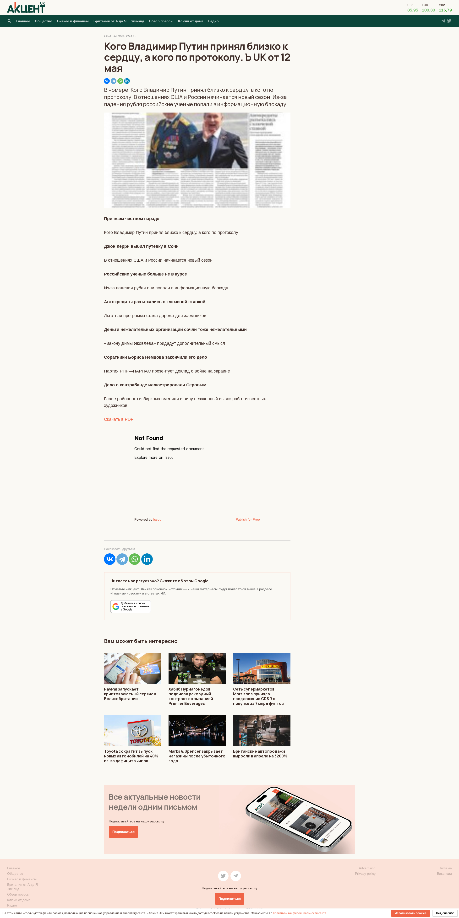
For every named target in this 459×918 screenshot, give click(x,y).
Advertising (367, 868)
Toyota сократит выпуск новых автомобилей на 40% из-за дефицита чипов (131, 756)
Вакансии (444, 873)
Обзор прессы (161, 21)
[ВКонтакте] (107, 81)
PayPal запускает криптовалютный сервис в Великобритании (130, 693)
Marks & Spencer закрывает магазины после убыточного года (197, 756)
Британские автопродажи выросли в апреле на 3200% (260, 754)
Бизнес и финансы (73, 21)
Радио (213, 21)
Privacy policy (365, 873)
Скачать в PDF (118, 419)
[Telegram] (113, 81)
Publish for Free (248, 519)
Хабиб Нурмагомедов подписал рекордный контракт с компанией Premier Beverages (191, 696)
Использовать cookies (410, 913)
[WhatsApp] (120, 81)
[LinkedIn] (127, 81)
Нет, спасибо (445, 913)
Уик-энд (137, 21)
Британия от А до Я (109, 21)
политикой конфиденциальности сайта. (300, 913)
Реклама (445, 868)
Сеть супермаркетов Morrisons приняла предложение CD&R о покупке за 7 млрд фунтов (258, 696)
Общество (43, 21)
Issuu (157, 519)
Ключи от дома (190, 21)
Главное (23, 21)
